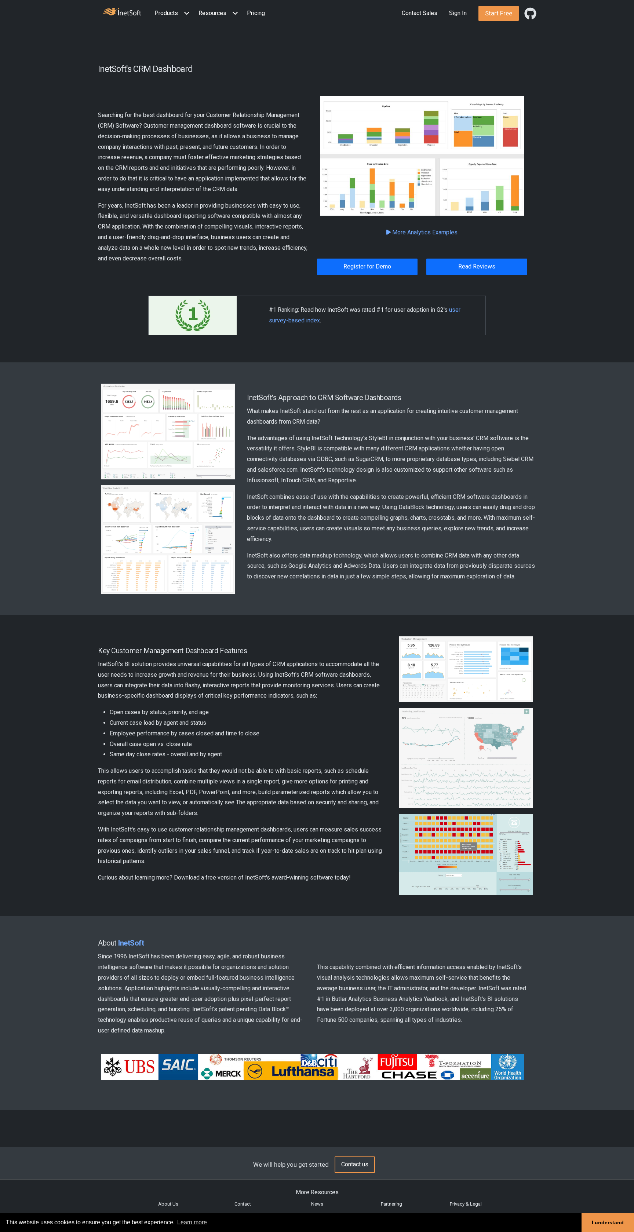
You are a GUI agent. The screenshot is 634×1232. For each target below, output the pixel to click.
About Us (168, 1204)
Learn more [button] (192, 1222)
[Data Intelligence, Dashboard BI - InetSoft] (122, 12)
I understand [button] (608, 1222)
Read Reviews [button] (476, 266)
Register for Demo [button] (367, 266)
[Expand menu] (185, 13)
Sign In (458, 13)
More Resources (317, 1192)
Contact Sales (419, 13)
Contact (242, 1204)
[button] (174, 13)
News (317, 1204)
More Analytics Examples (424, 232)
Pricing (256, 13)
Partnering (391, 1204)
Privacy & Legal (466, 1204)
